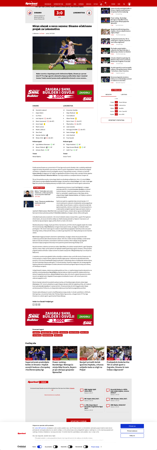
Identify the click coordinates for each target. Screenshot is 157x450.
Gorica (112, 111)
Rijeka (112, 108)
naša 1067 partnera (41, 428)
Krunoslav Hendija (71, 110)
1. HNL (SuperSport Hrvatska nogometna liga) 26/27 (93, 406)
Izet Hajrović (40, 118)
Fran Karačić (70, 138)
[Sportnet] (31, 4)
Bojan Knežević (71, 144)
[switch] (55, 446)
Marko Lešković (40, 130)
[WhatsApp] (36, 304)
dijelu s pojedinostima (40, 442)
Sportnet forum (78, 421)
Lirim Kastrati (70, 135)
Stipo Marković (70, 113)
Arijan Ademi (39, 113)
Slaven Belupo (123, 102)
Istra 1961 (121, 114)
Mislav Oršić (39, 138)
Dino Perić (39, 132)
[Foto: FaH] (62, 53)
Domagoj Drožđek (71, 130)
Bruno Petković (40, 147)
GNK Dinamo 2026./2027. (119, 399)
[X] (39, 304)
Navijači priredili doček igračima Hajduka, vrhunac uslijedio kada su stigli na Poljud (92, 366)
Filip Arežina (70, 124)
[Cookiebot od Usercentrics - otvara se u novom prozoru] (22, 447)
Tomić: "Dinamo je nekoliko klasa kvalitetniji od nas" (44, 202)
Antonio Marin (40, 150)
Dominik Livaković (41, 110)
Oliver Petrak (70, 118)
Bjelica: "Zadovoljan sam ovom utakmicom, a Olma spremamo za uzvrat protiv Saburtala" (44, 193)
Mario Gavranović (41, 121)
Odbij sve (132, 435)
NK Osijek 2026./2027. (91, 399)
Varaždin (121, 108)
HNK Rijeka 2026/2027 (118, 405)
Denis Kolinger (70, 132)
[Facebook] (34, 304)
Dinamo (38, 12)
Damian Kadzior (41, 135)
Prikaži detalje (95, 446)
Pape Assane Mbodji (72, 147)
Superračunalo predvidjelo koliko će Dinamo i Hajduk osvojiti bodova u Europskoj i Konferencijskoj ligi (37, 366)
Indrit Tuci (69, 150)
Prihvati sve (132, 426)
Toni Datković (70, 116)
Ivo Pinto (38, 116)
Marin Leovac (40, 127)
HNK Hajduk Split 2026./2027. (90, 390)
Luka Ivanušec (70, 127)
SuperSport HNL (46, 332)
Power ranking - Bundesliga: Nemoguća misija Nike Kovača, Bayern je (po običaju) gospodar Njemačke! (64, 367)
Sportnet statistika (116, 120)
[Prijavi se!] (129, 4)
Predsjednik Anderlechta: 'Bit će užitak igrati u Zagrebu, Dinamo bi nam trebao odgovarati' (118, 366)
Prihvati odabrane (132, 431)
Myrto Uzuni (70, 121)
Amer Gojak (39, 124)
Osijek (112, 102)
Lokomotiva (79, 12)
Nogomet (36, 332)
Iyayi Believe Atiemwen (43, 144)
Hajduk (112, 114)
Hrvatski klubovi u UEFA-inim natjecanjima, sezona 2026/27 (120, 391)
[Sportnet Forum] (38, 382)
